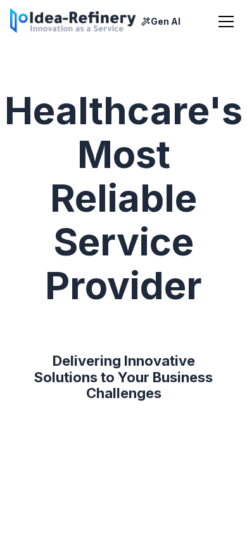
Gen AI (165, 21)
